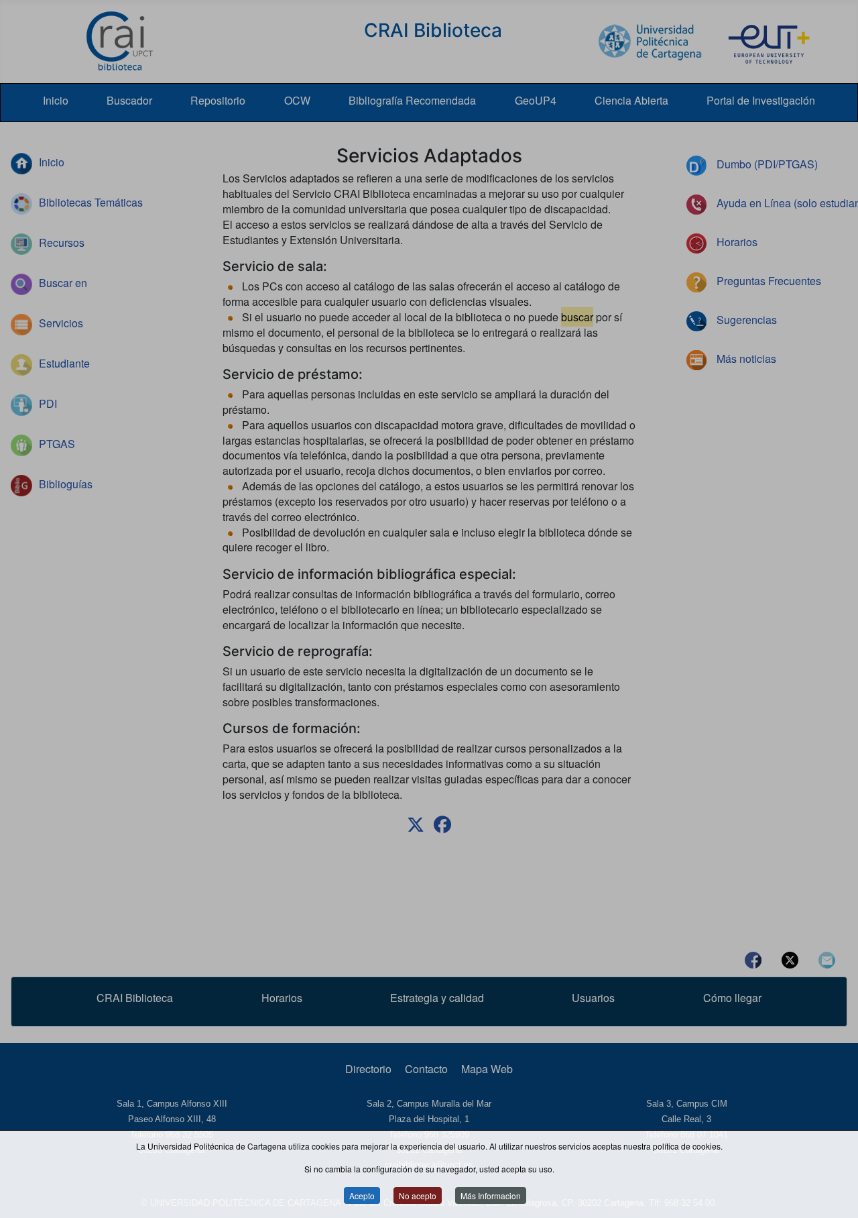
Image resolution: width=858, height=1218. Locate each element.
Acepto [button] (362, 1196)
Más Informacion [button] (491, 1196)
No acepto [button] (417, 1196)
